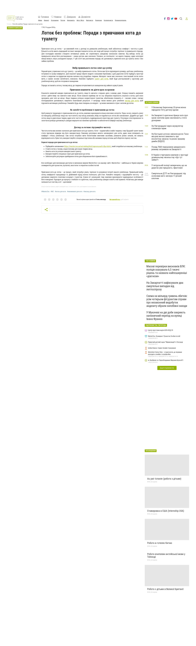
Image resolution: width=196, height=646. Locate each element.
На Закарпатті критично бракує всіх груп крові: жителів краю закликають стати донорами (169, 118)
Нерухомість (71, 20)
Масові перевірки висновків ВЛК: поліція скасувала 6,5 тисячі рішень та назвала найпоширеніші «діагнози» (166, 271)
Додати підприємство (167, 368)
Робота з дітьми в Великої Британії (165, 589)
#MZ (52, 191)
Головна (45, 17)
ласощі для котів (132, 101)
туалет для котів (101, 79)
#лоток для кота (60, 191)
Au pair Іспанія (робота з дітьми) (164, 478)
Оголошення (54, 20)
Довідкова (98, 20)
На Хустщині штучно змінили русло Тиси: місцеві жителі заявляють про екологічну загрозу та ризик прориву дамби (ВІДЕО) (170, 138)
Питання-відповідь (120, 20)
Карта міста (89, 20)
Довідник (71, 17)
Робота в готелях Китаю (159, 543)
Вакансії (46, 20)
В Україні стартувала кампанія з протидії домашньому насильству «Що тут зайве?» (169, 157)
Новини (57, 17)
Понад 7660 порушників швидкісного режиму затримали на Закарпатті (168, 148)
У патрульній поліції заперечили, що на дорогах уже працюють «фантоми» (169, 166)
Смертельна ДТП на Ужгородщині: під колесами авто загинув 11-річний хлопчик (168, 176)
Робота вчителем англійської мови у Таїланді (166, 555)
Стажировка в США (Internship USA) (165, 510)
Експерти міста (108, 20)
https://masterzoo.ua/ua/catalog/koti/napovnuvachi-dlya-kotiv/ (87, 146)
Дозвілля (85, 17)
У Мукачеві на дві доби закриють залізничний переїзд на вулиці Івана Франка (165, 316)
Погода (63, 20)
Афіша (40, 20)
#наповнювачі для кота (74, 191)
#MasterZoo (45, 191)
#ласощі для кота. (90, 191)
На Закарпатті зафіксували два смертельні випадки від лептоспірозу (164, 286)
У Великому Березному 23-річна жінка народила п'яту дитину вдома (168, 108)
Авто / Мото (80, 20)
